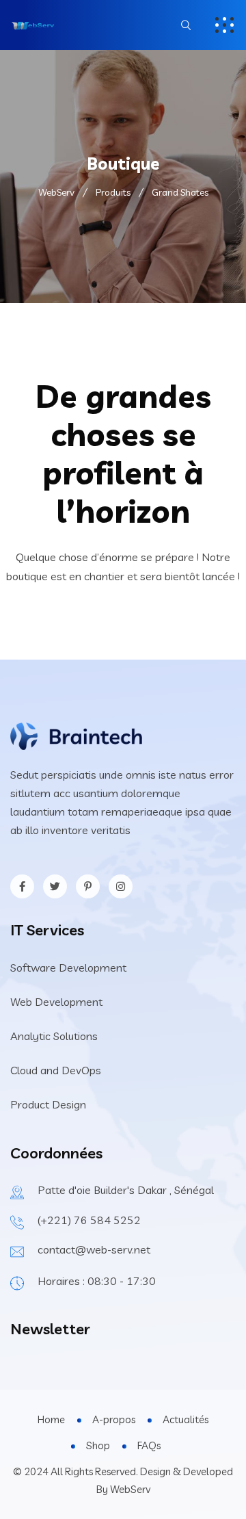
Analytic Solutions (54, 1036)
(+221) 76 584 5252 (89, 1220)
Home (51, 1419)
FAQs (149, 1445)
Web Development (56, 1002)
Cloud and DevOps (55, 1070)
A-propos (113, 1419)
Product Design (48, 1104)
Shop (98, 1445)
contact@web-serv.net (94, 1249)
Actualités (185, 1419)
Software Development (68, 967)
